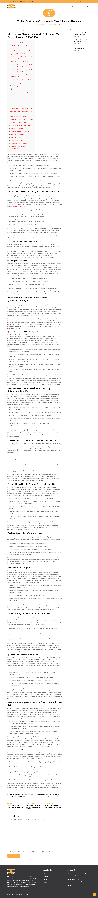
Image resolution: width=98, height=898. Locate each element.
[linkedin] (86, 1)
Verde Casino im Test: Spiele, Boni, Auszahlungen (53, 806)
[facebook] (81, 1)
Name (10, 843)
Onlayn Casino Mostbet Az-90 (18, 134)
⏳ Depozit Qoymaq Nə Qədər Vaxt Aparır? (21, 119)
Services (79, 7)
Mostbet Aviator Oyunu (16, 83)
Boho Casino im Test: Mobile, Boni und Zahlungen (15, 806)
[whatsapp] (89, 1)
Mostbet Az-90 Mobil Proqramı (18, 143)
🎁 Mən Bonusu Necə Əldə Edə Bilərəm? (21, 62)
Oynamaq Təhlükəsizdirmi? (17, 54)
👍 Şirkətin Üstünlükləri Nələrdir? (19, 137)
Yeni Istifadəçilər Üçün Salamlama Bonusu (21, 86)
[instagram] (84, 1)
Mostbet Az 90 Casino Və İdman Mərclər (21, 80)
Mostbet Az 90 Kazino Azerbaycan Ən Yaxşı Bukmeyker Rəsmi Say (49, 21)
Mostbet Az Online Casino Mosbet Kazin (21, 108)
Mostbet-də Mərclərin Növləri (18, 122)
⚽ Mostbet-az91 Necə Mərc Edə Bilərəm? (21, 89)
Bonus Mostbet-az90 (16, 97)
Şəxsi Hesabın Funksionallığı (18, 116)
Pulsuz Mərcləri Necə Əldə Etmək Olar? (20, 51)
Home (65, 7)
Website (10, 848)
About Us (71, 7)
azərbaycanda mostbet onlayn (21, 206)
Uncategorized (52, 24)
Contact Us (86, 7)
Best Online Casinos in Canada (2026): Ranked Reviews (33, 807)
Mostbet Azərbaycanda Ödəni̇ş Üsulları (20, 125)
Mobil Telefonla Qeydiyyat (17, 140)
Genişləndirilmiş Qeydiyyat (17, 128)
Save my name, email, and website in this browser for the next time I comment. (31, 851)
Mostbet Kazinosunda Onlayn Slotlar (20, 105)
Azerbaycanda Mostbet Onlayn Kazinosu (21, 131)
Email (38, 843)
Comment (10, 825)
